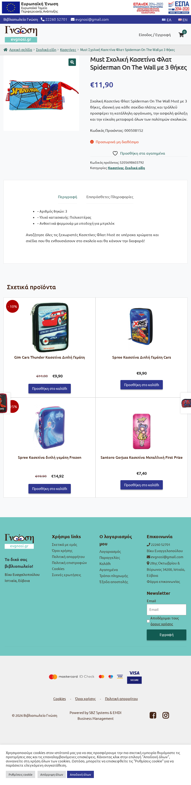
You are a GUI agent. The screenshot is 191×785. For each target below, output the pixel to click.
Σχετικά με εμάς (64, 544)
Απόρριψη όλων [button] (51, 774)
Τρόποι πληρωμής (113, 575)
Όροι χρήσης (62, 550)
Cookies (58, 568)
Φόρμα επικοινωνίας (163, 581)
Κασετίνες (68, 49)
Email (151, 600)
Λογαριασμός (110, 551)
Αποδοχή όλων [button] (80, 774)
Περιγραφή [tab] (67, 196)
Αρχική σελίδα (20, 49)
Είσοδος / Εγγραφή (155, 34)
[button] (72, 62)
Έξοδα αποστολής (113, 581)
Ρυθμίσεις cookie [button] (20, 774)
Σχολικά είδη (46, 49)
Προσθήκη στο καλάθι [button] (49, 388)
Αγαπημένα (108, 569)
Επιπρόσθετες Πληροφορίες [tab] (109, 196)
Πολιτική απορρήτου (68, 556)
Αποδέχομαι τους (164, 621)
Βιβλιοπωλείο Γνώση (40, 715)
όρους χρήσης (161, 624)
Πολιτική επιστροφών (69, 562)
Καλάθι (105, 563)
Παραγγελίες (109, 557)
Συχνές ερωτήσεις (66, 574)
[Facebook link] (150, 716)
